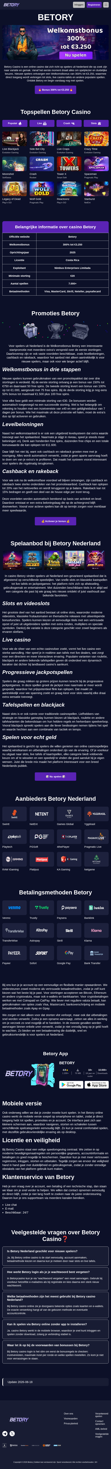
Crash (66, 123)
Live (39, 123)
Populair (12, 123)
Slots (94, 123)
